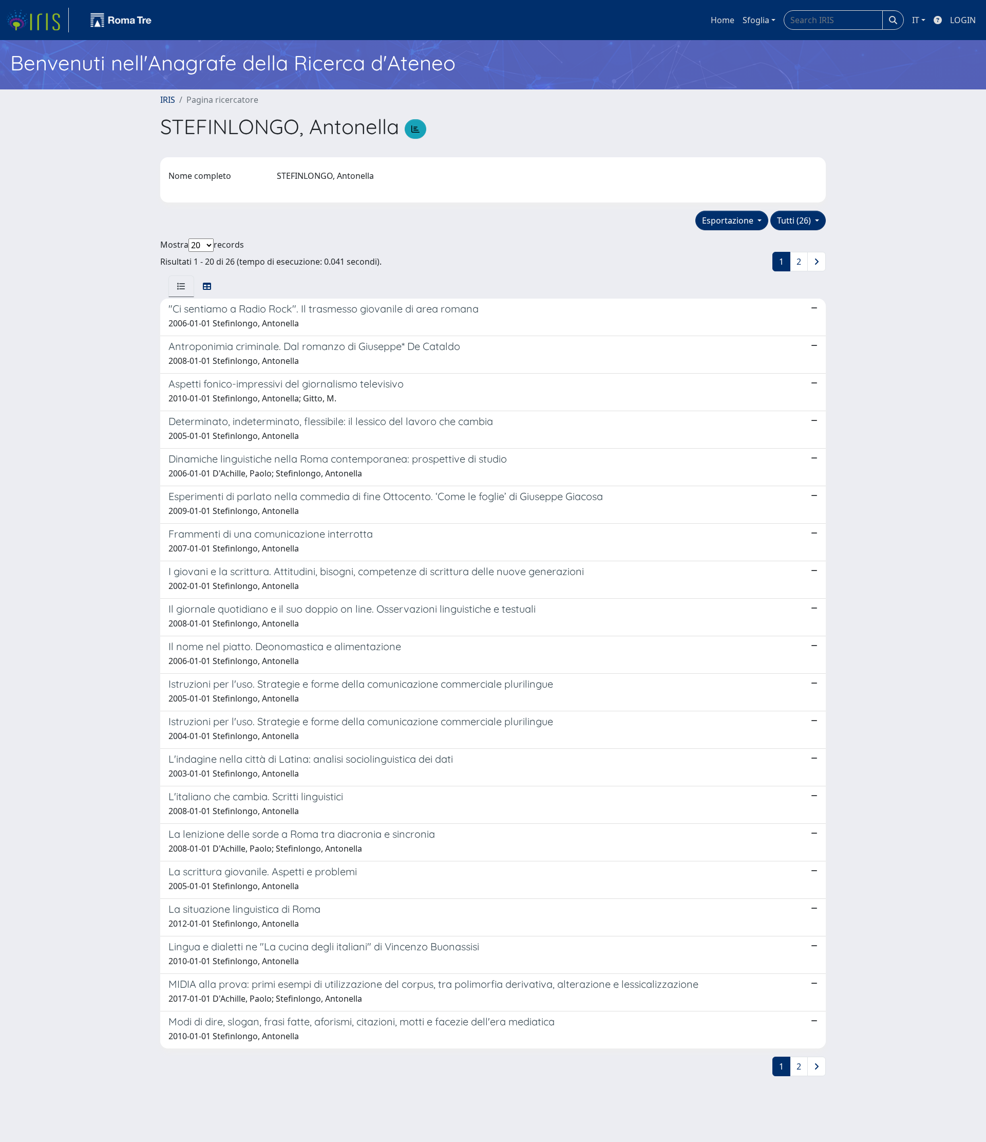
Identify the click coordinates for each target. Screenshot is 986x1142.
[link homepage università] (121, 20)
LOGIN (963, 20)
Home (722, 20)
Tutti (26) (795, 220)
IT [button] (915, 20)
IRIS (167, 99)
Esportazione (728, 220)
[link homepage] (37, 20)
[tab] (181, 286)
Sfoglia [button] (756, 20)
